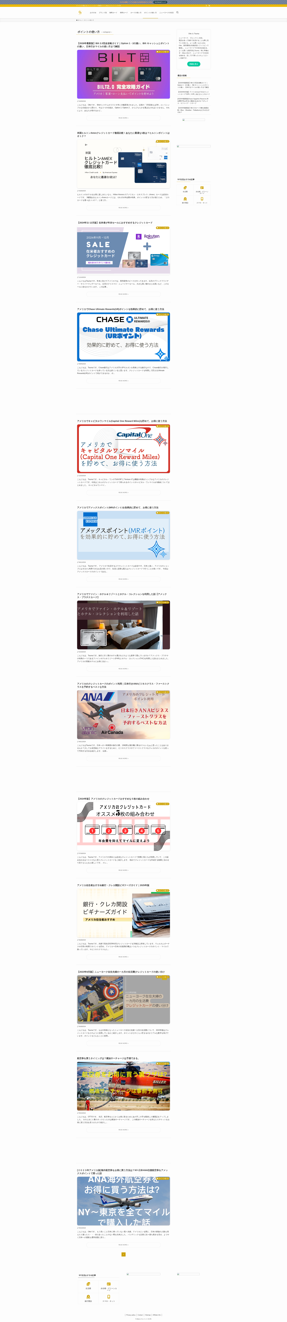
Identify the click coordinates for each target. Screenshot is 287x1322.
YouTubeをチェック (160, 2)
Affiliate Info (157, 1315)
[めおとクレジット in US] (80, 13)
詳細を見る (194, 64)
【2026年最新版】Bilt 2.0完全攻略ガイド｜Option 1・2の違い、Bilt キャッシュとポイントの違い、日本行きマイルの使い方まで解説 (193, 85)
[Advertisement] (123, 401)
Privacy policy (131, 1315)
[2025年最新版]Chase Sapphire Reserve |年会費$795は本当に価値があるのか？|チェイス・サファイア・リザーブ (193, 101)
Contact (140, 1315)
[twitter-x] (206, 5)
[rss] (209, 5)
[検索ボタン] (177, 12)
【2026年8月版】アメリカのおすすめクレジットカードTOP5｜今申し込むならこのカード (193, 93)
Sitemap (148, 1315)
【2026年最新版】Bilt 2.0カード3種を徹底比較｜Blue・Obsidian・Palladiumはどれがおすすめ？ (193, 110)
